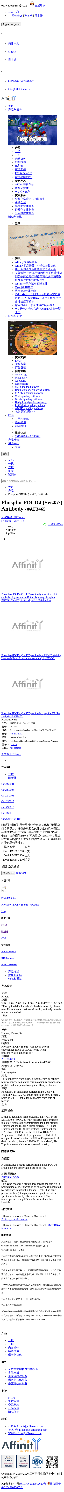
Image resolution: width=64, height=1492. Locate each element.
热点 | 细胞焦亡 (24, 287)
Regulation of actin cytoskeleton (32, 389)
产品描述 (13, 971)
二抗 (17, 154)
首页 (11, 106)
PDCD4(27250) (10, 1177)
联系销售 (20, 422)
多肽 (11, 470)
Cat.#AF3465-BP (10, 818)
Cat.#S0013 (7, 801)
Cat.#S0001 (7, 783)
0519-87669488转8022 (21, 81)
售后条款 (13, 1401)
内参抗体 (20, 158)
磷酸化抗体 (22, 188)
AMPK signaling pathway (29, 408)
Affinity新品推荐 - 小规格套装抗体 (35, 265)
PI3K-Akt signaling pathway (30, 405)
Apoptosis (20, 380)
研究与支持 (15, 315)
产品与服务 (15, 109)
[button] (6, 719)
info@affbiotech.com (19, 89)
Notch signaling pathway (28, 399)
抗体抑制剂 (23, 177)
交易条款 (13, 1404)
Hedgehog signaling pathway (31, 402)
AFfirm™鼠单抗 (24, 184)
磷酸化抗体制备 (24, 209)
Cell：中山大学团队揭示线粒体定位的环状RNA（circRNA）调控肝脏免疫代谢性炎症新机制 (38, 298)
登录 (17, 446)
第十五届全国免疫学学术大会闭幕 (35, 269)
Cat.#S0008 (7, 795)
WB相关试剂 (22, 191)
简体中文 (17, 15)
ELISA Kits (23, 173)
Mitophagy (21, 377)
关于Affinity (22, 418)
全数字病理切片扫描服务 (30, 198)
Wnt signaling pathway (27, 396)
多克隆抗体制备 (24, 213)
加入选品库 (8, 873)
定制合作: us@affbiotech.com (24, 1433)
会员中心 (13, 11)
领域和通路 (15, 978)
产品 (11, 490)
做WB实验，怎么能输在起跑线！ (35, 305)
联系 (11, 415)
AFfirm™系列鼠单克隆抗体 (31, 283)
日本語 (38, 15)
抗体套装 (20, 169)
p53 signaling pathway (27, 386)
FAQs (18, 360)
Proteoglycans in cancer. (14, 1219)
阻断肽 (12, 777)
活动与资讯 (15, 216)
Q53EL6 (13, 744)
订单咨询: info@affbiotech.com (25, 1426)
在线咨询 (40, 5)
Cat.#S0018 (7, 813)
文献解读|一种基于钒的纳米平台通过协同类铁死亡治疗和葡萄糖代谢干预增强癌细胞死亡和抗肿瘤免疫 (38, 276)
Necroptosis (21, 383)
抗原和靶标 (15, 975)
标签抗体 (20, 162)
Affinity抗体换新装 (26, 262)
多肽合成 (20, 202)
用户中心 (13, 443)
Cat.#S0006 (7, 789)
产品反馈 (20, 367)
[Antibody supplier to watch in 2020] (23, 1467)
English (28, 15)
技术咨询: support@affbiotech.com (27, 1429)
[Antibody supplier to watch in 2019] (8, 1467)
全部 (11, 460)
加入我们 (20, 425)
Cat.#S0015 (7, 807)
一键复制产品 (55, 524)
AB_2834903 (15, 748)
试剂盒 (19, 165)
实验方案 (20, 363)
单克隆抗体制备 (24, 206)
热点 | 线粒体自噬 (25, 290)
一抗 (17, 151)
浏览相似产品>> (11, 754)
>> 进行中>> (13, 517)
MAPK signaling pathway (29, 392)
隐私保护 (13, 1411)
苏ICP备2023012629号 (33, 1483)
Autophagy (21, 374)
